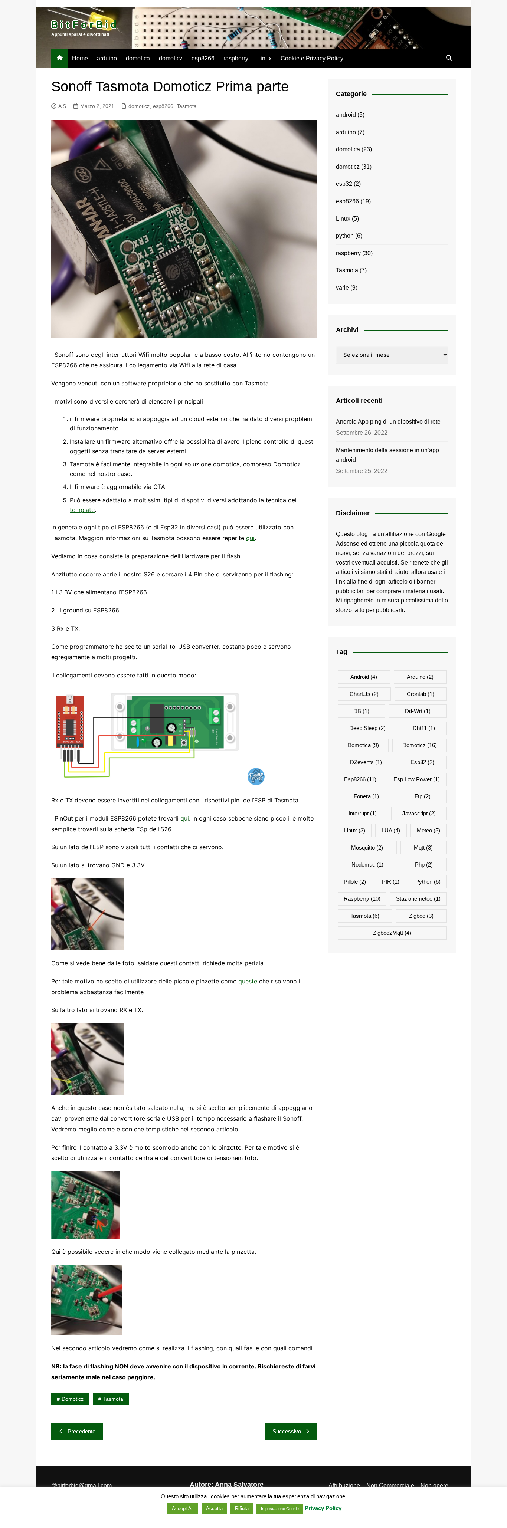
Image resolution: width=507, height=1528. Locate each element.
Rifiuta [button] (242, 1508)
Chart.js (364, 694)
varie (342, 288)
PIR (390, 881)
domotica (138, 58)
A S (62, 106)
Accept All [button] (183, 1508)
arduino (107, 58)
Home (80, 58)
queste (247, 981)
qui (250, 538)
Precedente (81, 1431)
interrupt (363, 813)
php (424, 864)
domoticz (171, 58)
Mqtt (423, 847)
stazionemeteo (418, 899)
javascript (419, 813)
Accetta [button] (214, 1508)
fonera (366, 796)
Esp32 (422, 762)
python (345, 236)
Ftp (423, 796)
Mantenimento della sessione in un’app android (387, 455)
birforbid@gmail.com (84, 1485)
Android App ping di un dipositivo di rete (388, 421)
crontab (420, 694)
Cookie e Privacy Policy (312, 58)
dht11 (424, 728)
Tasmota (187, 106)
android (346, 115)
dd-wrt (418, 711)
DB (361, 711)
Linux (264, 58)
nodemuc (367, 864)
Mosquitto (367, 847)
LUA (391, 830)
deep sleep (367, 728)
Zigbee (421, 916)
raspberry (235, 58)
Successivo (286, 1431)
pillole (355, 881)
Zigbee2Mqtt (392, 933)
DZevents (366, 762)
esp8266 (203, 58)
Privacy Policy (323, 1508)
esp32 (344, 184)
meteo (428, 830)
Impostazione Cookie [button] (280, 1508)
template (82, 509)
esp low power (416, 779)
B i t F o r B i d (84, 25)
